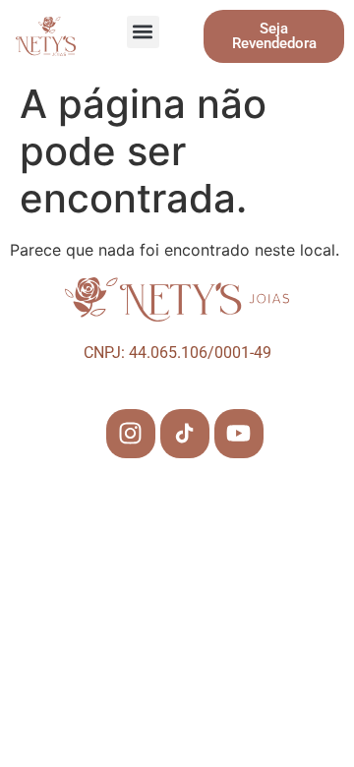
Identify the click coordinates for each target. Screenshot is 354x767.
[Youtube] (239, 433)
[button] (143, 32)
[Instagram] (130, 433)
